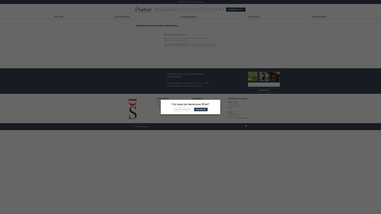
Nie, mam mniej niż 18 (182, 109)
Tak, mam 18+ (201, 109)
